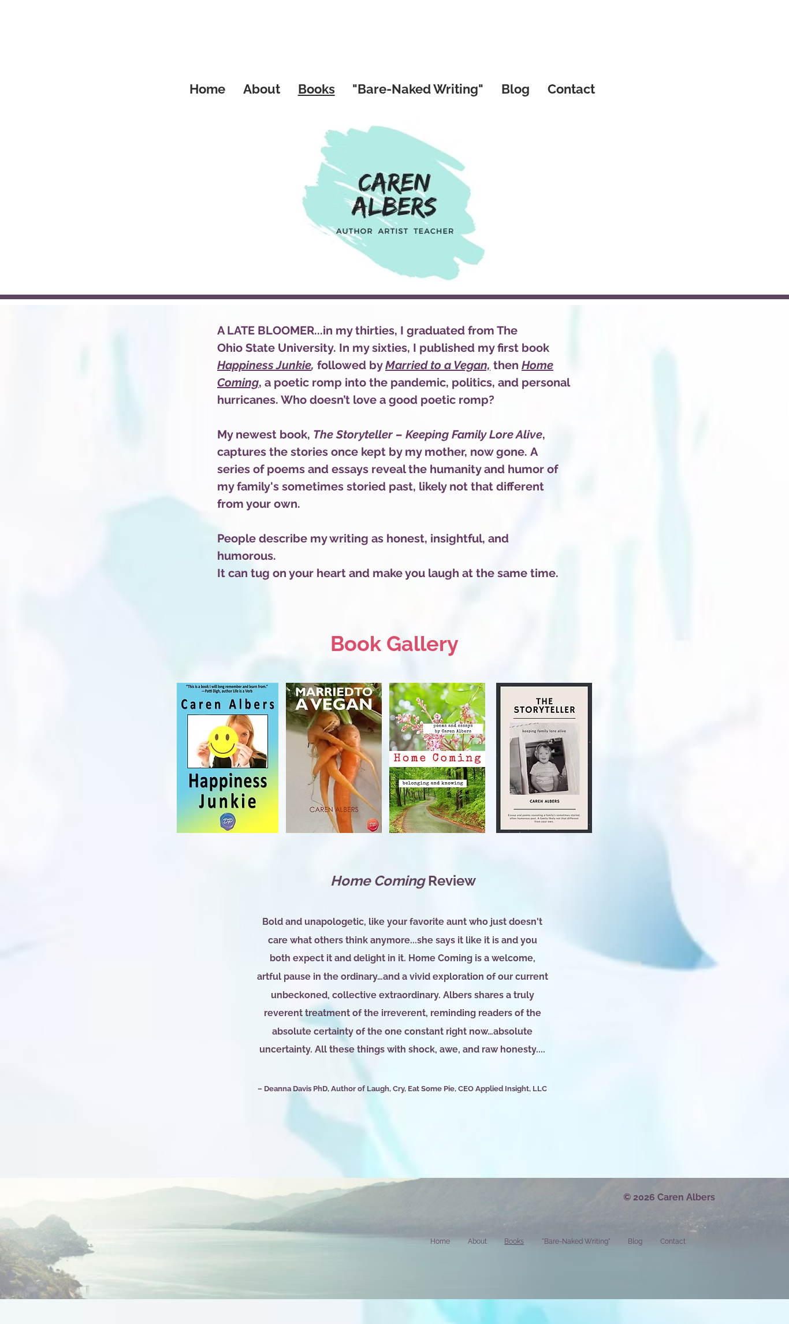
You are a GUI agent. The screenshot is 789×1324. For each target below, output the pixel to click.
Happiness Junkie (264, 365)
